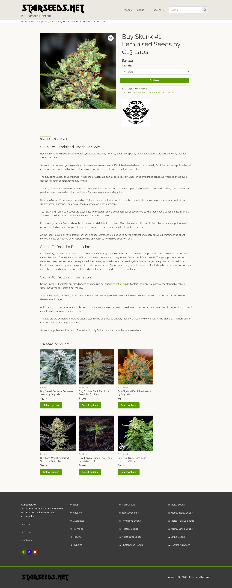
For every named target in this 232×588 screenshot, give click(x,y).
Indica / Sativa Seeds (182, 520)
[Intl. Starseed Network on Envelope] (35, 552)
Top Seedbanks (130, 512)
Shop (76, 504)
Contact (28, 532)
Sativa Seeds (178, 536)
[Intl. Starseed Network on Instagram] (29, 552)
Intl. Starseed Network (36, 16)
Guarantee (78, 520)
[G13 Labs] (136, 113)
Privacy (28, 540)
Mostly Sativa (153, 92)
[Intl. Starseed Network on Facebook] (23, 552)
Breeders (127, 10)
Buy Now (154, 80)
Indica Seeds (178, 504)
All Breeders (128, 504)
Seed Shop (37, 21)
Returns (77, 536)
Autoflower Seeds (131, 536)
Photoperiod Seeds (132, 545)
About (27, 524)
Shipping (77, 545)
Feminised (139, 92)
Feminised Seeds (131, 520)
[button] (111, 38)
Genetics (156, 10)
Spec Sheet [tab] (60, 139)
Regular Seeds (130, 528)
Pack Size (127, 65)
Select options (51, 405)
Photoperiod (167, 92)
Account (77, 512)
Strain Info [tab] (45, 139)
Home (24, 21)
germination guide (119, 284)
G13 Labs (50, 21)
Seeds (140, 10)
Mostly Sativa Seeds (182, 528)
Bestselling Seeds (180, 545)
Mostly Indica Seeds (182, 512)
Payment (78, 528)
